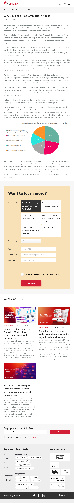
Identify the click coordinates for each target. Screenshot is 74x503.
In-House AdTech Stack (24, 468)
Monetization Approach (24, 484)
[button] (69, 4)
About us (7, 467)
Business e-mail (13, 255)
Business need (13, 202)
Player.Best (33, 488)
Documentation (9, 476)
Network (34, 477)
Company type (13, 241)
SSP (17, 477)
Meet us (6, 471)
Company (11, 260)
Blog (5, 454)
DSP (18, 458)
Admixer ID (36, 481)
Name (10, 249)
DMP (24, 458)
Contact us (7, 463)
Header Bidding (21, 488)
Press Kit (9, 480)
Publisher (25, 477)
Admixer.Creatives (35, 458)
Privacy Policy (54, 274)
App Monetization (22, 481)
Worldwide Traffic (22, 461)
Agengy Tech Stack (23, 465)
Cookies (17, 496)
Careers (6, 459)
